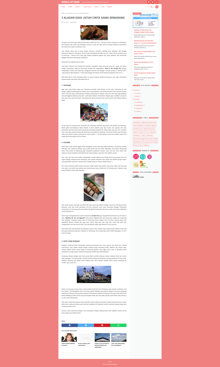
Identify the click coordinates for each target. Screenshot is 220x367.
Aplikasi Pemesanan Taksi (149, 122)
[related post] (69, 337)
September (140, 105)
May (138, 96)
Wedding (146, 145)
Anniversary (137, 122)
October (139, 102)
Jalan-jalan (87, 6)
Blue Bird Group (138, 129)
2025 (137, 90)
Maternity (149, 135)
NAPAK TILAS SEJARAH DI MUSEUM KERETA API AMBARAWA (102, 345)
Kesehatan (136, 135)
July (138, 93)
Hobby (70, 6)
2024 (137, 99)
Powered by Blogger (111, 364)
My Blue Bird (137, 142)
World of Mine (71, 2)
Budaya (136, 132)
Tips (103, 6)
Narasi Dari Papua (147, 142)
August (139, 108)
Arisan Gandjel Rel (138, 125)
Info (146, 132)
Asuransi (147, 125)
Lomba (143, 135)
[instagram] (156, 2)
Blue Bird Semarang (149, 129)
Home (63, 6)
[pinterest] (102, 325)
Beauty (78, 6)
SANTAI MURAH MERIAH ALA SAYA (68, 344)
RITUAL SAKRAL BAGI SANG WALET (84, 344)
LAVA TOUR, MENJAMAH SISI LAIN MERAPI (118, 344)
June (138, 111)
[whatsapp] (118, 325)
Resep (96, 6)
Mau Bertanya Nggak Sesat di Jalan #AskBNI (146, 138)
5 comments (73, 22)
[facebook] (148, 2)
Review (110, 6)
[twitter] (152, 2)
